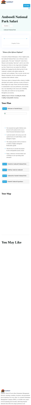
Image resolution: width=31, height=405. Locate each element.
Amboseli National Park (10, 29)
